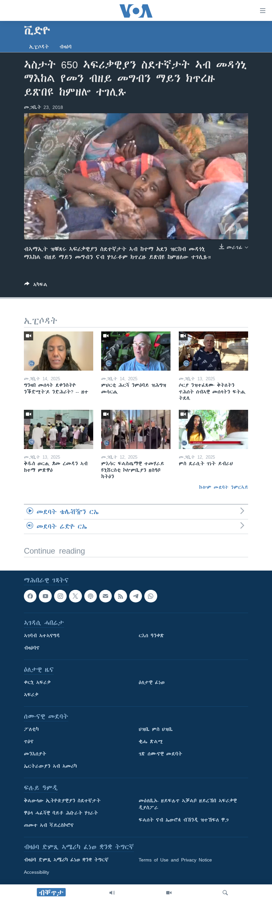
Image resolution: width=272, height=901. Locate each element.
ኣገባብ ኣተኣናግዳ (42, 636)
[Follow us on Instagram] (60, 596)
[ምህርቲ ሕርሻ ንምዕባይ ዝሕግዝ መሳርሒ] (135, 351)
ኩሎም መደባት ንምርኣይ (223, 487)
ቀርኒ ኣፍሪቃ (37, 682)
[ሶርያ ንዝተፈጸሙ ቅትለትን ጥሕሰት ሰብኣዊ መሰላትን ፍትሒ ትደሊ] (213, 351)
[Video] (169, 892)
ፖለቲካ (31, 729)
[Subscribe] (105, 596)
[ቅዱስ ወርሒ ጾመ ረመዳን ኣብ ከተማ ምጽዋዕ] (58, 429)
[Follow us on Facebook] (30, 596)
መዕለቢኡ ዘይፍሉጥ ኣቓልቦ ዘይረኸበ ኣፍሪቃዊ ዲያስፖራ (188, 804)
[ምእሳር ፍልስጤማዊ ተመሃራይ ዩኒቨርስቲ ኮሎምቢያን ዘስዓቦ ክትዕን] (135, 429)
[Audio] (112, 892)
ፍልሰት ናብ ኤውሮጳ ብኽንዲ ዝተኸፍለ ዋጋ (184, 820)
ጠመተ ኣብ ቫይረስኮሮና (49, 825)
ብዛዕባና (31, 648)
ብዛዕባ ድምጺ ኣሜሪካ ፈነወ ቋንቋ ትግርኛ (66, 860)
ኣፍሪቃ (31, 695)
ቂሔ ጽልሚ (151, 742)
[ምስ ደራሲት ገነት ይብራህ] (213, 429)
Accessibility (36, 872)
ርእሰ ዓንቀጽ (151, 636)
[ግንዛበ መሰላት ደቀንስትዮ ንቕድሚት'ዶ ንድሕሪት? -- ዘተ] (58, 351)
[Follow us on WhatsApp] (150, 596)
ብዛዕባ (65, 47)
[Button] (35, 286)
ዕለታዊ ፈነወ (152, 682)
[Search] (225, 892)
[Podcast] (90, 596)
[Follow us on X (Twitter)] (75, 596)
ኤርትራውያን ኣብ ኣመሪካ (50, 766)
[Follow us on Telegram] (135, 596)
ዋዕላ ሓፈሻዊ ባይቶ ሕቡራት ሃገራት (61, 813)
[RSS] (120, 596)
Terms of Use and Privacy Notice (175, 860)
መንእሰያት (35, 754)
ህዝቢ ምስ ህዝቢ (156, 729)
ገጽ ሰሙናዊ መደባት (160, 754)
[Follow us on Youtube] (45, 596)
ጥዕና (29, 742)
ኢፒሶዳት (39, 47)
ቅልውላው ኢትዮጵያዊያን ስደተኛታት (62, 801)
